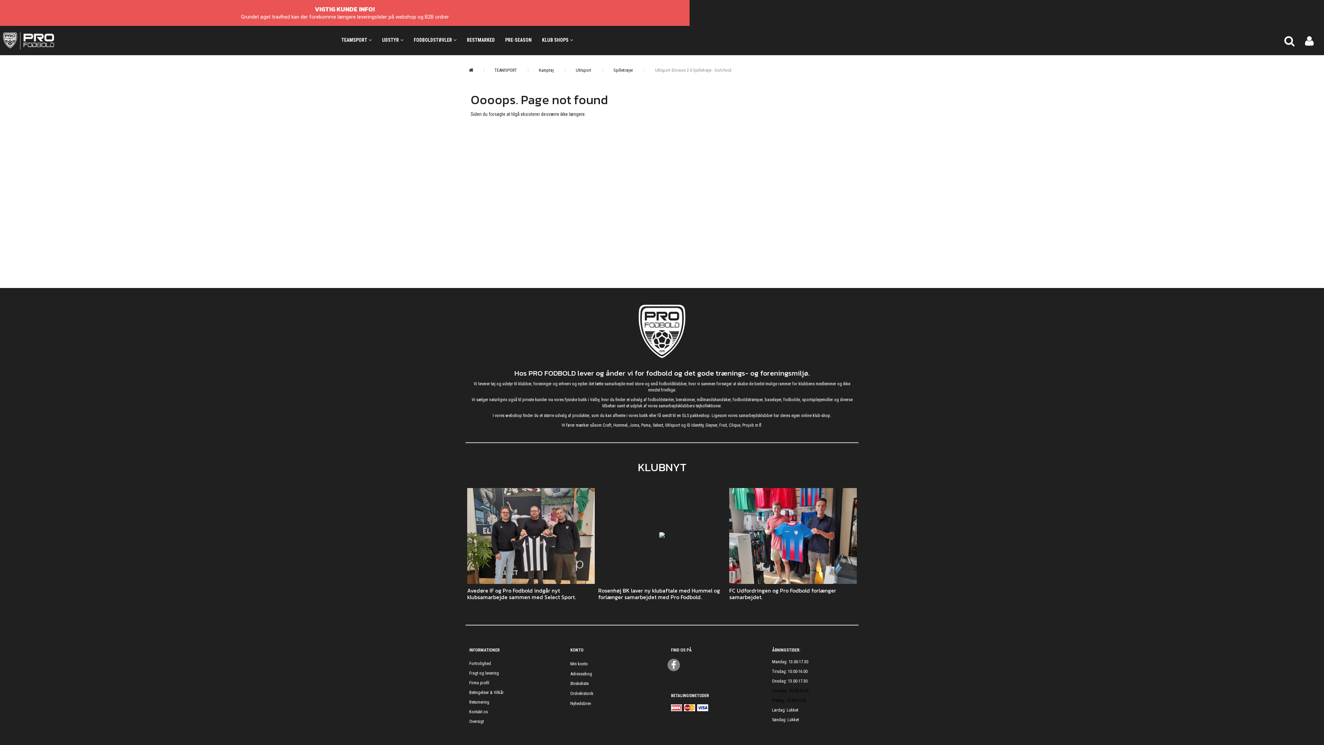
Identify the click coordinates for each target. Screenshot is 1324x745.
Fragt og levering (484, 673)
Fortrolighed (480, 663)
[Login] (1309, 40)
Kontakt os (478, 711)
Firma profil (479, 682)
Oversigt (476, 721)
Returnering (479, 702)
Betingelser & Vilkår (486, 692)
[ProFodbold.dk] (60, 40)
